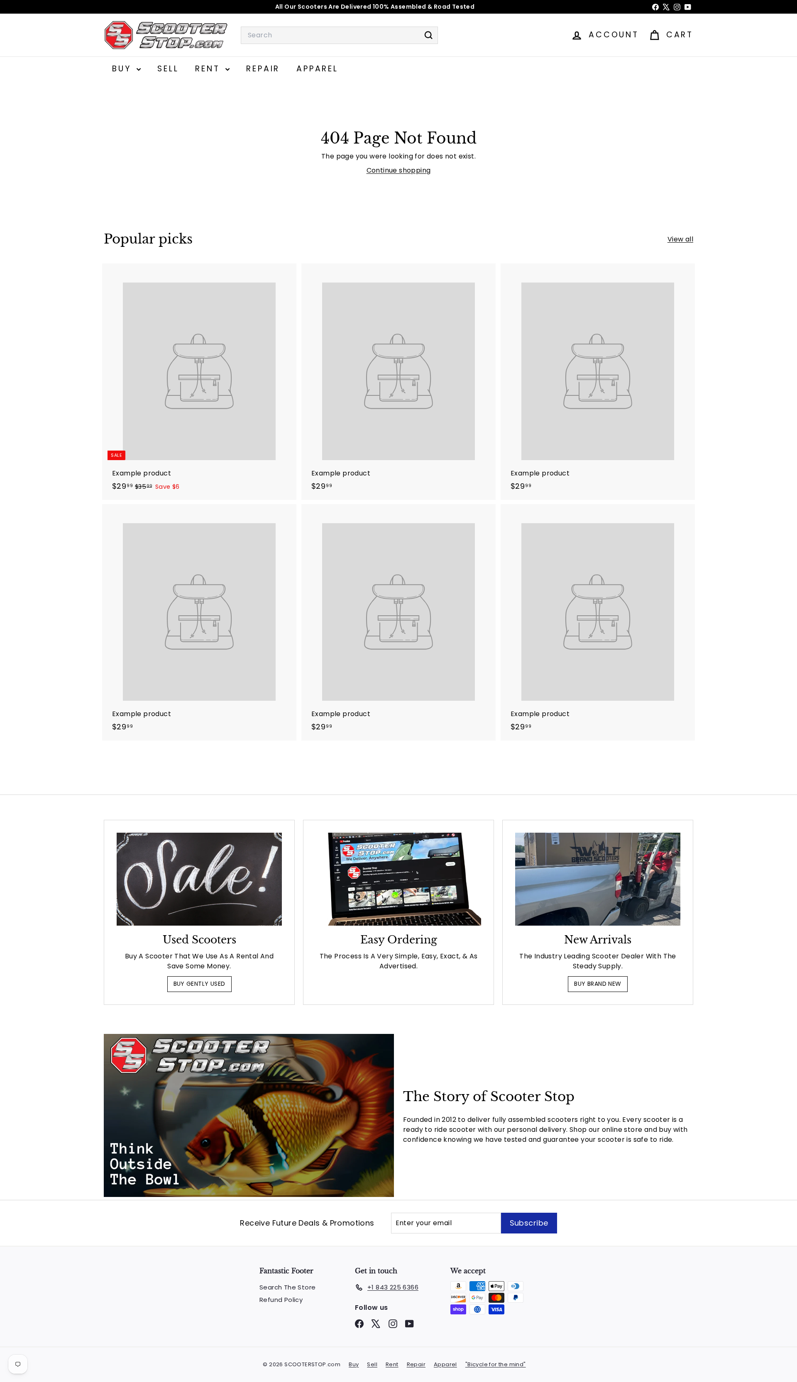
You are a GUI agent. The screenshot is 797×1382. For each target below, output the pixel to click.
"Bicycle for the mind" (495, 1364)
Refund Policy (281, 1299)
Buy (123, 68)
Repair (263, 68)
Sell (167, 68)
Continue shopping (399, 170)
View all (680, 239)
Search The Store (287, 1287)
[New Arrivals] (597, 879)
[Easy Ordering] (398, 879)
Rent (209, 68)
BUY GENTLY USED (199, 984)
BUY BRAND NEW (597, 984)
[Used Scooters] (199, 879)
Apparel (317, 68)
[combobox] (339, 35)
